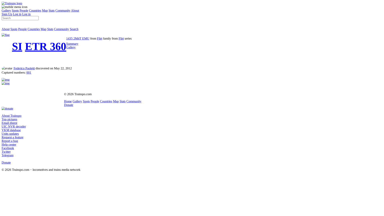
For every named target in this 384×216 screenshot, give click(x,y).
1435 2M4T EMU (77, 38)
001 (28, 72)
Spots (15, 10)
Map (45, 10)
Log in (17, 14)
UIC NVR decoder (14, 126)
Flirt (99, 38)
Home (68, 101)
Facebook (8, 148)
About (75, 10)
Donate (68, 105)
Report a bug (10, 141)
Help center (9, 144)
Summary (72, 43)
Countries (35, 10)
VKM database (11, 130)
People (24, 10)
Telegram (7, 155)
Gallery (6, 10)
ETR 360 (45, 46)
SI (17, 46)
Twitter (6, 151)
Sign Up (7, 14)
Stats (52, 10)
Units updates (10, 133)
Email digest (9, 123)
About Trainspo (11, 115)
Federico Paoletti (24, 68)
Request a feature (12, 137)
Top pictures (9, 119)
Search (74, 29)
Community (62, 10)
